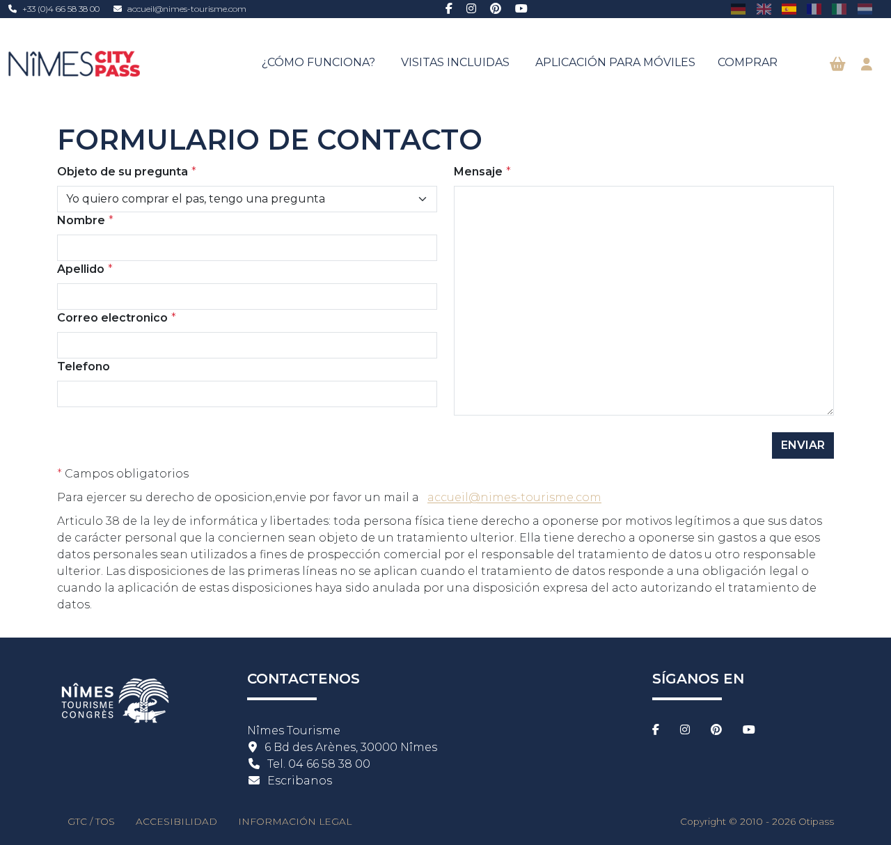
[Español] (789, 8)
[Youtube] (521, 9)
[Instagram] (471, 9)
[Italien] (839, 8)
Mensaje (478, 171)
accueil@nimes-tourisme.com (186, 8)
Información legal (295, 821)
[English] (763, 8)
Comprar (748, 62)
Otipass (816, 821)
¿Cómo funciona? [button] (318, 62)
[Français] (814, 8)
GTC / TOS (91, 821)
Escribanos (299, 780)
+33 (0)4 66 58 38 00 (61, 8)
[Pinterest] (495, 9)
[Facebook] (449, 9)
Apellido (80, 269)
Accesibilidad (176, 821)
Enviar (803, 445)
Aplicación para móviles (615, 62)
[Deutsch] (738, 8)
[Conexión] (866, 64)
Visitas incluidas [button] (455, 62)
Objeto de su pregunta (122, 171)
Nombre (81, 220)
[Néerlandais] (865, 8)
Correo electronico (112, 317)
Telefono (83, 366)
